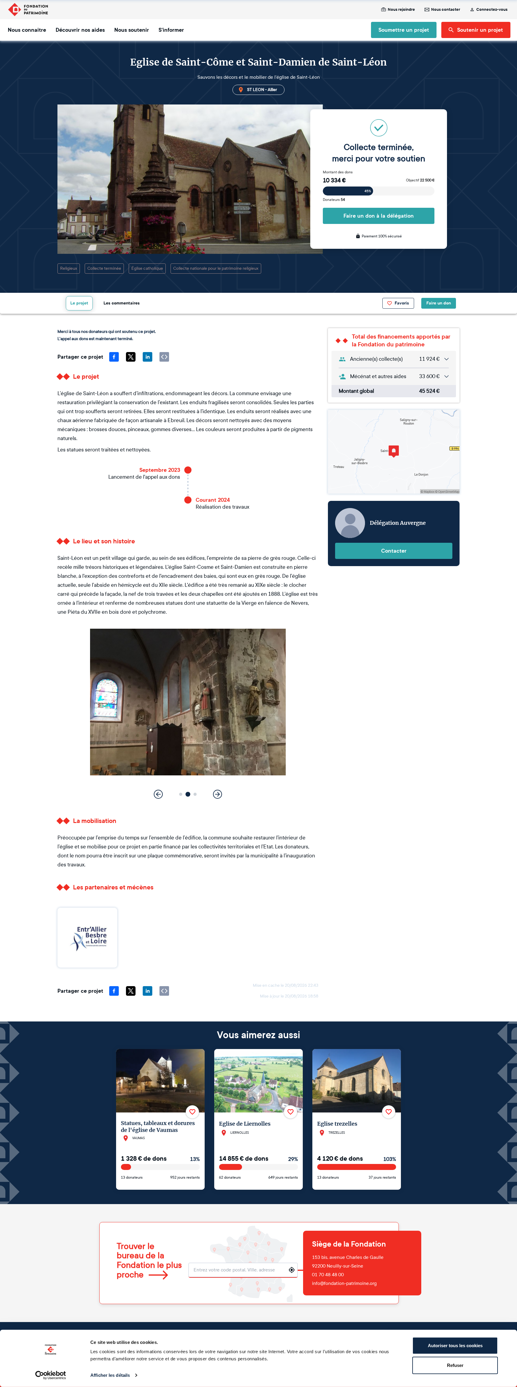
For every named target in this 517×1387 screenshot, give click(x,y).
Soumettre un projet (403, 30)
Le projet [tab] (79, 303)
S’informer (171, 30)
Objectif (420, 180)
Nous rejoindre (401, 9)
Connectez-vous (491, 9)
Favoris (402, 303)
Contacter (394, 550)
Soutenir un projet (480, 30)
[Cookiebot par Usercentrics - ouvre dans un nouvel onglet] (51, 1375)
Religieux (68, 268)
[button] (181, 794)
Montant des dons (338, 172)
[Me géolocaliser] (291, 1269)
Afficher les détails (110, 1375)
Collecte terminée (104, 268)
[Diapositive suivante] (217, 794)
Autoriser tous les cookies (455, 1345)
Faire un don (438, 303)
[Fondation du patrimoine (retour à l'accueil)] (28, 9)
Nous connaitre (27, 30)
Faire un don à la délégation (378, 215)
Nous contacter (445, 9)
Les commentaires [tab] (122, 303)
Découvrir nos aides (80, 30)
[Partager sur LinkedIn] (147, 357)
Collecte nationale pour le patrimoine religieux (215, 268)
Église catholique (147, 268)
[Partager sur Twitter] (131, 357)
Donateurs (334, 200)
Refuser (455, 1365)
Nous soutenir (131, 30)
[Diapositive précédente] (158, 794)
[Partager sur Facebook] (114, 357)
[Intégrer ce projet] (164, 357)
